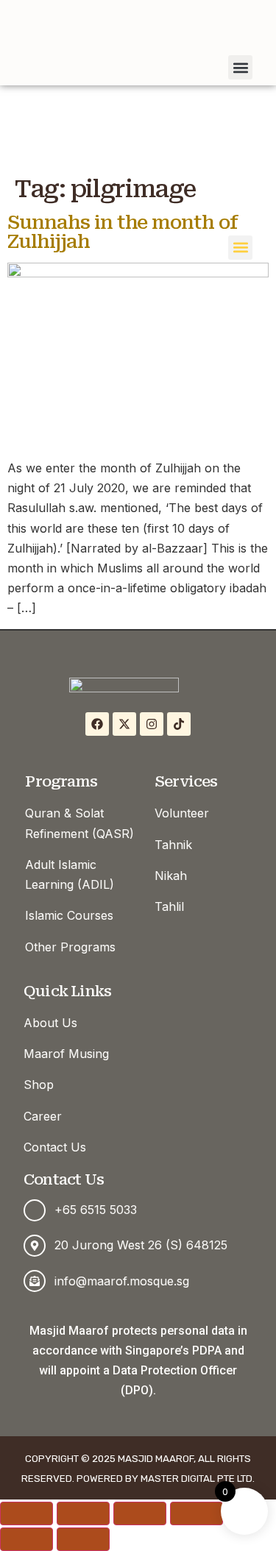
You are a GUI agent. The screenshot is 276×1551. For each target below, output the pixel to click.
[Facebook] (97, 724)
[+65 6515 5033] (35, 1210)
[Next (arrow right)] (83, 1539)
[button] (240, 247)
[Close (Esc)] (196, 1513)
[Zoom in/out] (26, 1513)
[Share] (139, 1513)
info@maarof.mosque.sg (121, 1281)
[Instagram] (151, 724)
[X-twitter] (124, 724)
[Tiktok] (179, 724)
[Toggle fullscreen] (83, 1513)
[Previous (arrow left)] (26, 1539)
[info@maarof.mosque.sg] (35, 1281)
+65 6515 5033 (95, 1209)
